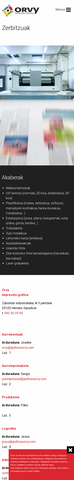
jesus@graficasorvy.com (19, 442)
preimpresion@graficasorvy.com (24, 379)
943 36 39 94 (13, 313)
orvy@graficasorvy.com (18, 347)
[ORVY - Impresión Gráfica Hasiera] (20, 10)
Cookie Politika (32, 471)
